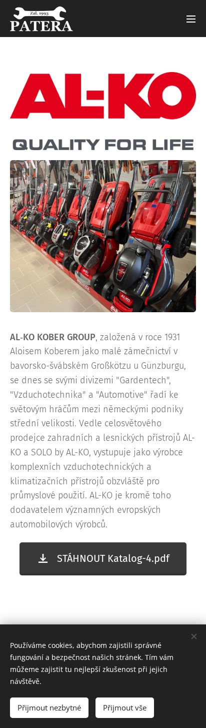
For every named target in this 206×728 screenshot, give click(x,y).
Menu (191, 19)
